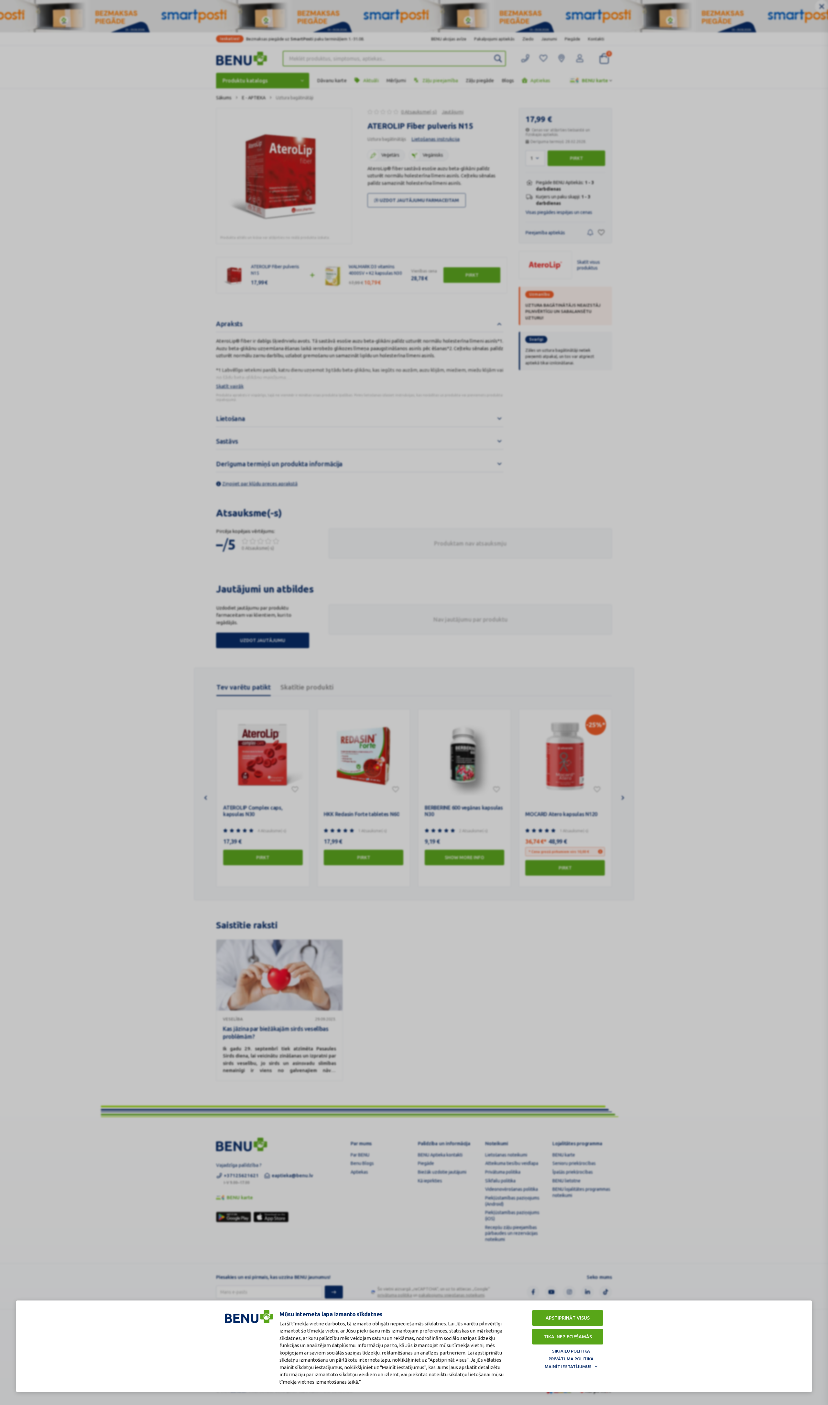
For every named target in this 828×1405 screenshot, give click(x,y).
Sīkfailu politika (571, 1351)
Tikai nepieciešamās (568, 1336)
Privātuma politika (571, 1358)
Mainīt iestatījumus (568, 1366)
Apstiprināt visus (568, 1318)
